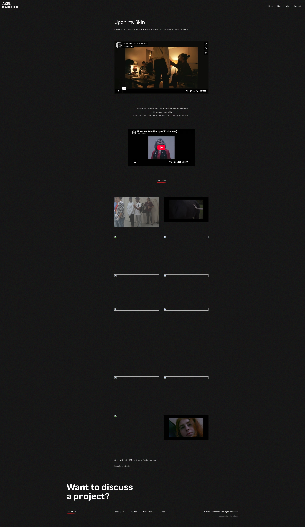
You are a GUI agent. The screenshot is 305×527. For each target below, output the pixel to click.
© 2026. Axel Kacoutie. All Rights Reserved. (221, 512)
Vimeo (162, 512)
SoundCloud (148, 512)
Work (288, 6)
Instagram (119, 512)
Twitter (134, 512)
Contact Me (71, 512)
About (279, 6)
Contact (297, 6)
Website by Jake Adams (228, 516)
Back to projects (122, 466)
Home (270, 6)
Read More (161, 180)
